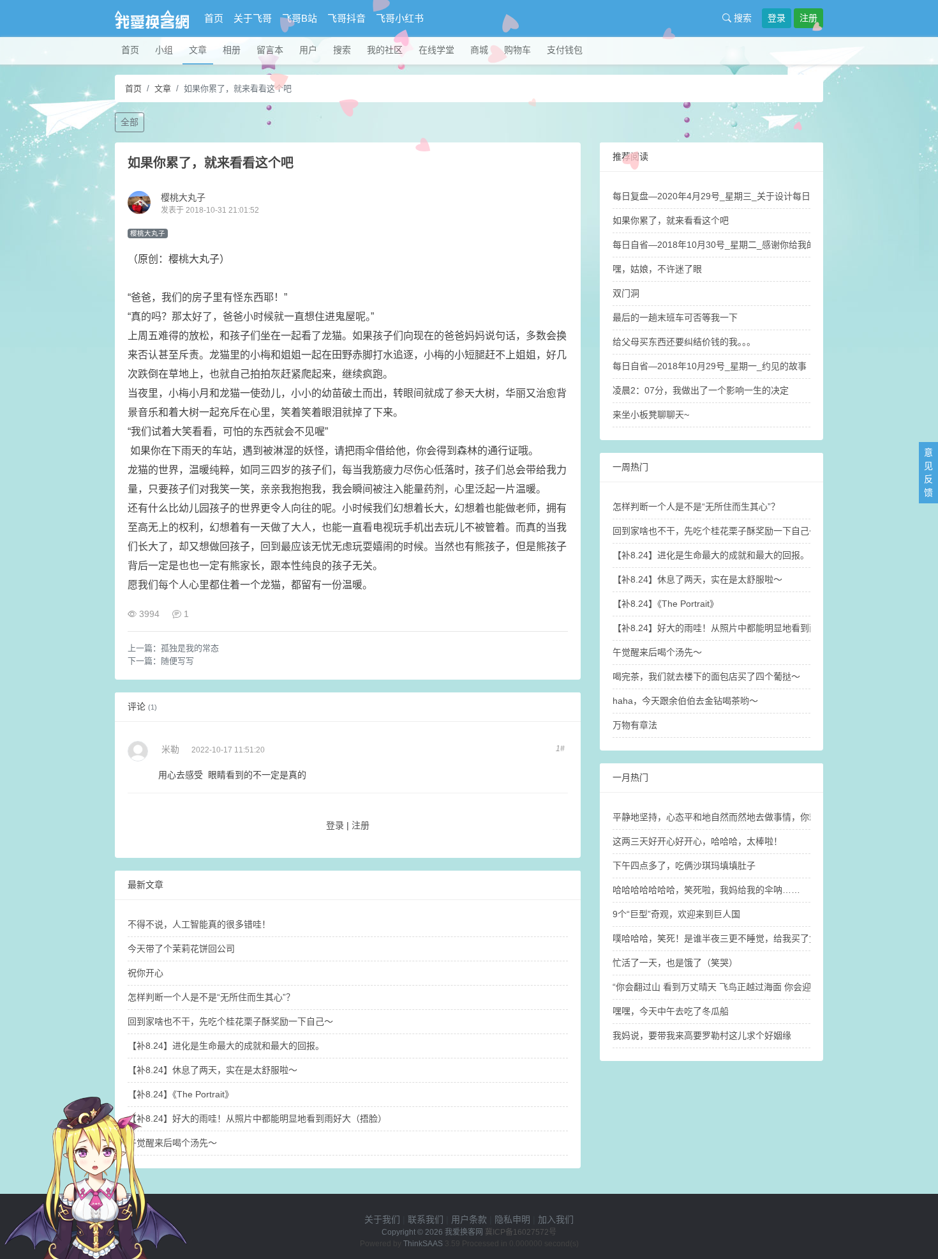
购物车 (517, 50)
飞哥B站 (299, 18)
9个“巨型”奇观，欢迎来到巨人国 (676, 914)
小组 (164, 50)
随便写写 (177, 661)
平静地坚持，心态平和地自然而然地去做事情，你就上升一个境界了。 (751, 817)
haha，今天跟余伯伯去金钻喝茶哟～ (685, 701)
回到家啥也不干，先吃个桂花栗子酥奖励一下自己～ (230, 1021)
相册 (232, 50)
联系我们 (425, 1219)
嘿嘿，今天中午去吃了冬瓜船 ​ (672, 1011)
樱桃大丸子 (183, 197)
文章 (198, 50)
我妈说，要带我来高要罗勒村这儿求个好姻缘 (702, 1035)
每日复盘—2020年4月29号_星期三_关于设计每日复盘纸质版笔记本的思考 (761, 196)
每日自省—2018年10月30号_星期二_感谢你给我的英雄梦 (727, 245)
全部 (129, 122)
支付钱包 (565, 50)
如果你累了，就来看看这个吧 (671, 220)
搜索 (741, 18)
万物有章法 (635, 725)
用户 (308, 50)
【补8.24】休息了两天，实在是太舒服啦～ (212, 1070)
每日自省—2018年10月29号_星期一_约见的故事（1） (721, 366)
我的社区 (385, 50)
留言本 (270, 50)
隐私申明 (512, 1219)
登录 (776, 18)
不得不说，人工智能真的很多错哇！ (199, 924)
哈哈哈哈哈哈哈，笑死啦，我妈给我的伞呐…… (706, 890)
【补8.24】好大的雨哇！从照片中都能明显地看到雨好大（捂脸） (257, 1118)
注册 (808, 18)
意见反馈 (928, 472)
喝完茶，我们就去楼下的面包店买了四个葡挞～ (706, 676)
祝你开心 (145, 973)
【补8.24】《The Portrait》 (665, 604)
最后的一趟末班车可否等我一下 (675, 317)
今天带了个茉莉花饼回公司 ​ (182, 948)
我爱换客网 (464, 1232)
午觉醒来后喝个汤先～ (657, 652)
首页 (213, 18)
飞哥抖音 (346, 18)
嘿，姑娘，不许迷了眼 (657, 269)
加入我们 (556, 1219)
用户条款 (469, 1219)
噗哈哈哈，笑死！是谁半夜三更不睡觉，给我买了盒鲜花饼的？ (738, 938)
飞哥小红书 (400, 18)
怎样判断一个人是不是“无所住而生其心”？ (211, 997)
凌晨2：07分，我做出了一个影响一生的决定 (701, 390)
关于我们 (382, 1219)
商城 (479, 50)
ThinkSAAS (423, 1243)
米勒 (170, 749)
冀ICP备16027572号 (520, 1232)
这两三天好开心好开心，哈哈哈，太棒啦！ (697, 841)
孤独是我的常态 (190, 648)
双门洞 (626, 293)
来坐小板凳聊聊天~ (651, 414)
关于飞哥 (253, 18)
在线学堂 (436, 50)
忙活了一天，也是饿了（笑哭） (675, 963)
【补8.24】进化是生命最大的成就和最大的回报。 (226, 1046)
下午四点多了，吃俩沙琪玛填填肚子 (684, 865)
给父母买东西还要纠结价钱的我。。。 (684, 342)
